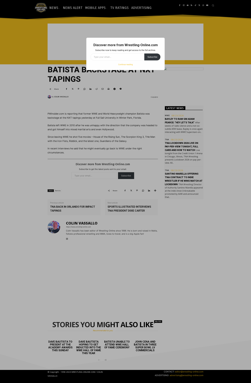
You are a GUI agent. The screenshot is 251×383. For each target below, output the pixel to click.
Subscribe (152, 57)
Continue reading (125, 64)
